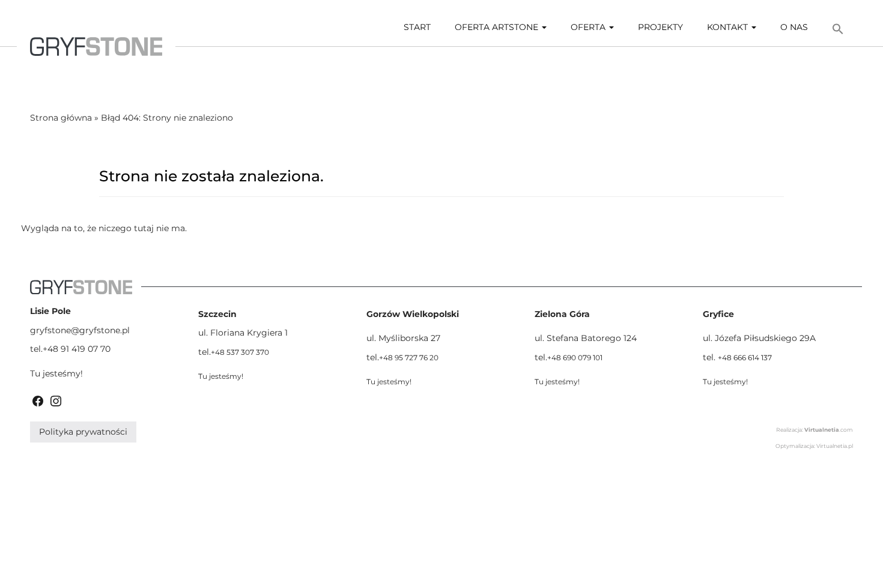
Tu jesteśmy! (56, 373)
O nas (794, 27)
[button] (838, 29)
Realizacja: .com (814, 429)
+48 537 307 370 (240, 352)
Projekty (660, 27)
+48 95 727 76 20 (408, 357)
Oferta (589, 27)
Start (417, 27)
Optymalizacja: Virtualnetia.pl (814, 446)
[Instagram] (55, 399)
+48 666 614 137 (745, 357)
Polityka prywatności (83, 431)
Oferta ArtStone (498, 27)
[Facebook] (37, 399)
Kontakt (728, 27)
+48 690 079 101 (574, 357)
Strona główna (61, 117)
